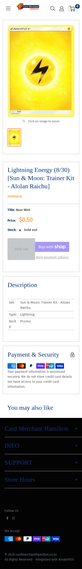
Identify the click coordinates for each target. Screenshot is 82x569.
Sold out (21, 249)
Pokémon (15, 197)
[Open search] (52, 8)
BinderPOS (66, 560)
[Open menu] (8, 8)
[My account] (61, 8)
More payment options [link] (52, 257)
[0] (72, 9)
